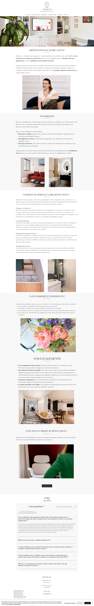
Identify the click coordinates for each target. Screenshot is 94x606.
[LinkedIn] (46, 593)
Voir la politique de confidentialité (13, 604)
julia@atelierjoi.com (46, 580)
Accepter (88, 603)
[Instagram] (48, 593)
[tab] (27, 511)
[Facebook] (44, 593)
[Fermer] (92, 603)
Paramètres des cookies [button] (69, 603)
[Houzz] (50, 593)
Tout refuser (80, 603)
